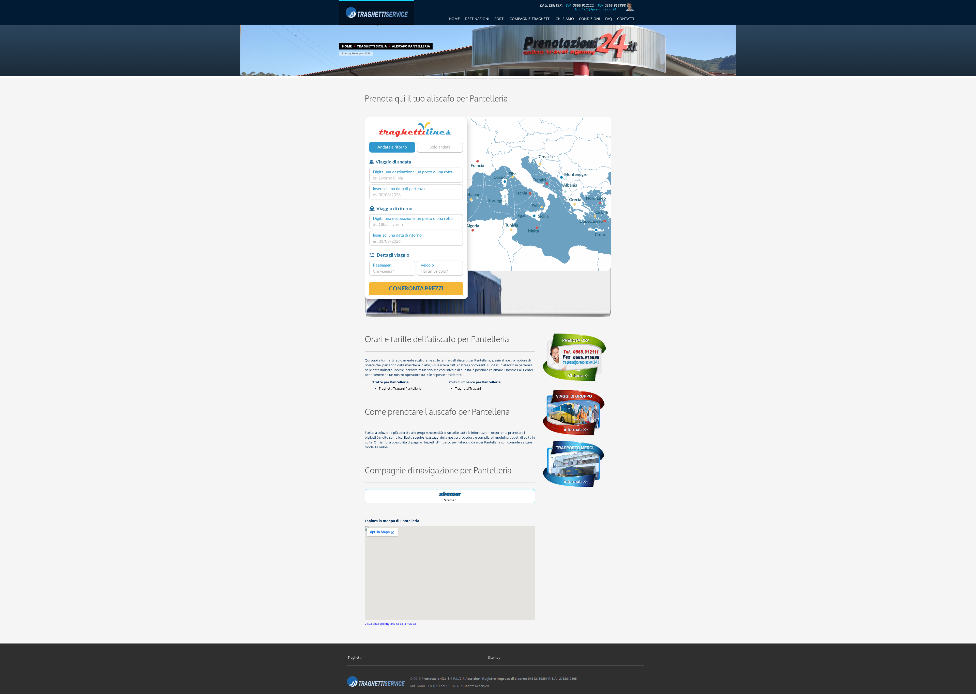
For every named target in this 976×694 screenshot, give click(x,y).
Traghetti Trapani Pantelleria (400, 388)
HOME (347, 46)
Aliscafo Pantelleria (411, 46)
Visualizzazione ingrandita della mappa (390, 623)
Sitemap (494, 657)
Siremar (450, 500)
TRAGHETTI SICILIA (372, 46)
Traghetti (354, 657)
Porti (499, 18)
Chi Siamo (565, 18)
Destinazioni (477, 18)
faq (608, 18)
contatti (625, 18)
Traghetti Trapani (468, 388)
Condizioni (589, 18)
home (454, 18)
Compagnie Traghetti (530, 18)
